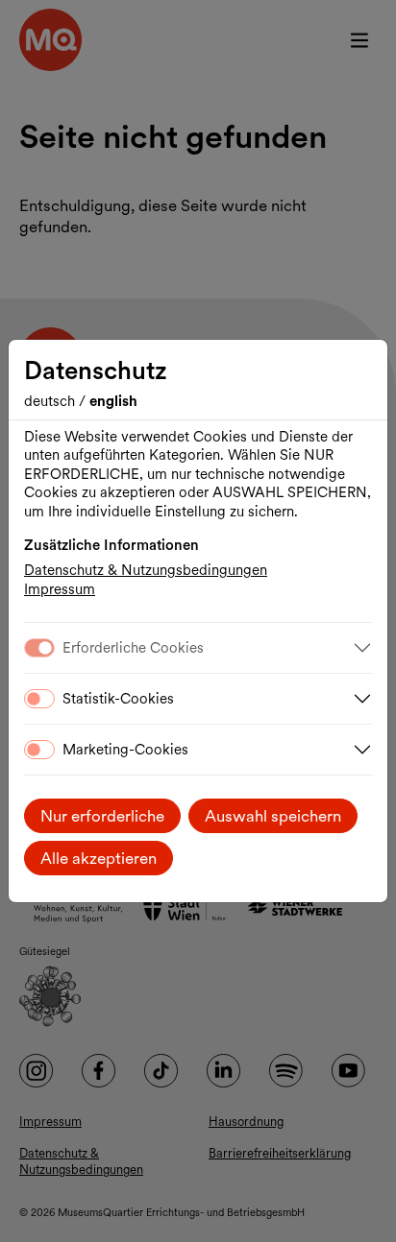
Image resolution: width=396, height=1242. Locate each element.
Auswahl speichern (273, 815)
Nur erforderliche (102, 815)
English (113, 401)
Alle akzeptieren (98, 858)
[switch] (39, 698)
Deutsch (51, 401)
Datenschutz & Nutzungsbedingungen (145, 570)
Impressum (59, 589)
